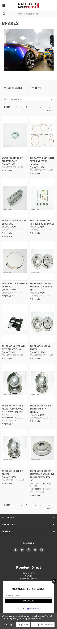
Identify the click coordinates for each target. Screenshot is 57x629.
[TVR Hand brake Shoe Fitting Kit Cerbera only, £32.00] (43, 198)
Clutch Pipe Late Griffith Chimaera (14, 285)
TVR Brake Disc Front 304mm (12, 473)
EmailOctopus (34, 609)
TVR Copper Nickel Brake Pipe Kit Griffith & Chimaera (42, 161)
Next (48, 111)
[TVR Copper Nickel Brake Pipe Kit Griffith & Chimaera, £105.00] (43, 135)
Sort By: (7, 99)
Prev (8, 107)
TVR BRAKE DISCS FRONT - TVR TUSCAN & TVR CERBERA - (42, 409)
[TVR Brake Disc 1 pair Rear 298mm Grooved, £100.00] (15, 383)
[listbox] (32, 99)
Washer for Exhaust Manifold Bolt (12, 160)
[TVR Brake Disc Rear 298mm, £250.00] (43, 323)
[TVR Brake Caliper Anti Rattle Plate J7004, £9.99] (15, 323)
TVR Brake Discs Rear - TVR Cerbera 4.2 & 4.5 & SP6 (41, 286)
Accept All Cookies (42, 624)
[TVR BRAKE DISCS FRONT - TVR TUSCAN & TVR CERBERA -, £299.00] (43, 383)
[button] (15, 88)
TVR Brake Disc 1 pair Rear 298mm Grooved (12, 407)
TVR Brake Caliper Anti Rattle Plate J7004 (13, 348)
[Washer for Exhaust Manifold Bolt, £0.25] (15, 135)
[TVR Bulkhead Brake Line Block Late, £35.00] (15, 198)
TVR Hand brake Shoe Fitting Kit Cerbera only (42, 222)
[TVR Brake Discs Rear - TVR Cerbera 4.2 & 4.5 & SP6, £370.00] (43, 261)
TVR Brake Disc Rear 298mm (40, 348)
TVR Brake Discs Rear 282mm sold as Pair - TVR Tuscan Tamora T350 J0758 (42, 476)
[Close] (54, 581)
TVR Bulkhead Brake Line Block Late (14, 222)
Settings (8, 624)
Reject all (23, 624)
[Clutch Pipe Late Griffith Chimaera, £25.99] (15, 261)
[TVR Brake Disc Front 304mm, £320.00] (15, 448)
